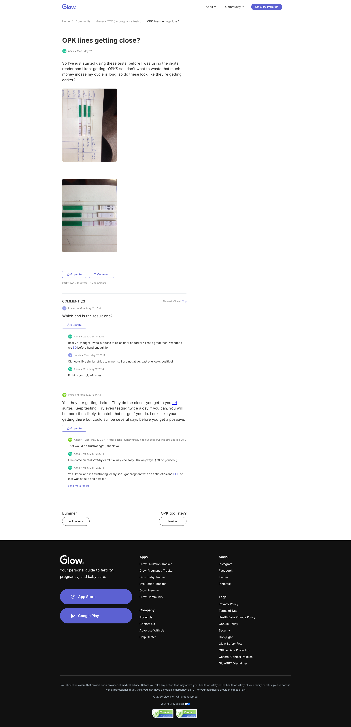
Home (66, 21)
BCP (176, 474)
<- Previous (76, 521)
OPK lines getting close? (163, 21)
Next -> (172, 521)
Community (83, 21)
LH (174, 402)
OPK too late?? (173, 513)
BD (75, 347)
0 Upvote (76, 274)
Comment (103, 274)
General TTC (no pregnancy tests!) (118, 21)
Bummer (69, 513)
